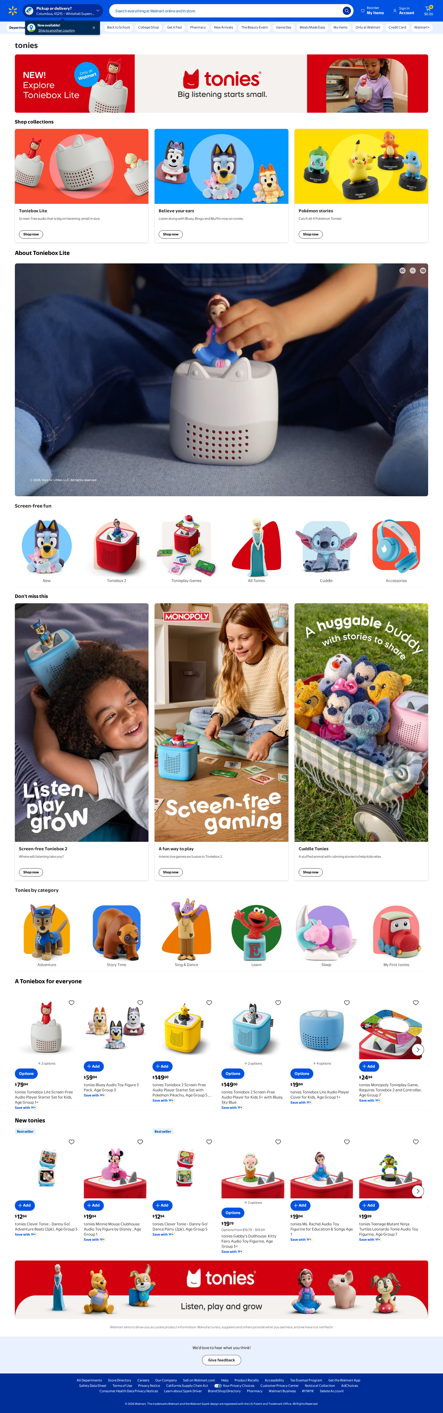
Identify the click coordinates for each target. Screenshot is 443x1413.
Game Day (283, 27)
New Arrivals (223, 27)
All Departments (89, 1380)
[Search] (347, 11)
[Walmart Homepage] (12, 10)
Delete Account (332, 1391)
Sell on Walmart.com (199, 1380)
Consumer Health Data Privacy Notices (128, 1391)
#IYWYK (308, 1391)
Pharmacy (198, 27)
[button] (373, 10)
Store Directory (119, 1380)
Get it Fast (174, 27)
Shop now (31, 234)
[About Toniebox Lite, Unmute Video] (423, 271)
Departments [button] (19, 27)
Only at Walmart (368, 27)
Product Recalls (247, 1380)
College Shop (148, 27)
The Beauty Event (254, 27)
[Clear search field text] (335, 10)
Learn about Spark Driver (183, 1391)
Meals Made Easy (312, 27)
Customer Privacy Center (279, 1385)
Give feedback (221, 1360)
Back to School (118, 27)
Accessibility (274, 1380)
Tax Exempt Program (306, 1380)
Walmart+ (422, 27)
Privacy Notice (149, 1385)
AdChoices (349, 1385)
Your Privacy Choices (238, 1385)
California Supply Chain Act (187, 1385)
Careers (143, 1380)
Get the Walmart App (344, 1380)
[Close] (95, 28)
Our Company (166, 1380)
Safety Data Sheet (92, 1385)
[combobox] (231, 10)
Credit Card (397, 27)
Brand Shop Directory (224, 1391)
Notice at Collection (320, 1385)
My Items (340, 27)
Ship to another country (56, 30)
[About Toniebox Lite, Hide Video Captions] (402, 271)
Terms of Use (122, 1385)
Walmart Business (282, 1391)
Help (224, 1380)
